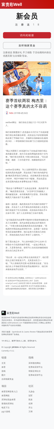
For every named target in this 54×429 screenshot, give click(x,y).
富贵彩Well (12, 4)
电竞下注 (6, 407)
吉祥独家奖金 (27, 45)
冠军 (31, 395)
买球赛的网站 (35, 363)
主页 (4, 363)
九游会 (32, 391)
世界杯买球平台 (36, 367)
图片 (4, 375)
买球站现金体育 (9, 399)
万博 (31, 411)
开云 (31, 407)
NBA (11, 113)
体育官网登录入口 (10, 391)
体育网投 (6, 395)
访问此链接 (27, 35)
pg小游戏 (6, 411)
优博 (31, 403)
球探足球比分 (35, 371)
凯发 (31, 399)
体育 (4, 367)
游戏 (4, 371)
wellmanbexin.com (14, 323)
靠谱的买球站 (8, 403)
